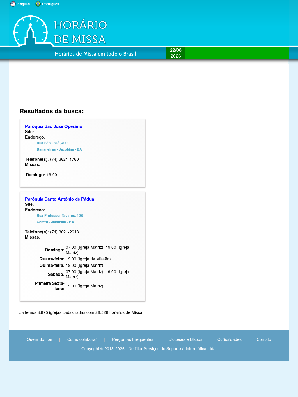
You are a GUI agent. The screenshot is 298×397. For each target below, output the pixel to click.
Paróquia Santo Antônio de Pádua (59, 199)
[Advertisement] (110, 88)
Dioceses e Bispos (185, 339)
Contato (264, 339)
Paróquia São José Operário (53, 126)
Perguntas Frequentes (132, 339)
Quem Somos (39, 339)
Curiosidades (229, 339)
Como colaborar (82, 339)
